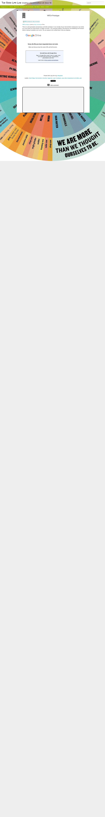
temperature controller (73, 78)
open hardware (57, 78)
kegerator (50, 78)
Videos (42, 7)
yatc (80, 78)
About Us (16, 7)
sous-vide (64, 78)
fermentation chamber (41, 78)
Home (11, 7)
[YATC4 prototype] (31, 21)
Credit (47, 7)
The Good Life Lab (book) (26, 7)
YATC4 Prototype (53, 15)
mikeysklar (60, 75)
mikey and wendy (37, 24)
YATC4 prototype (25, 24)
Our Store (37, 7)
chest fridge (32, 78)
